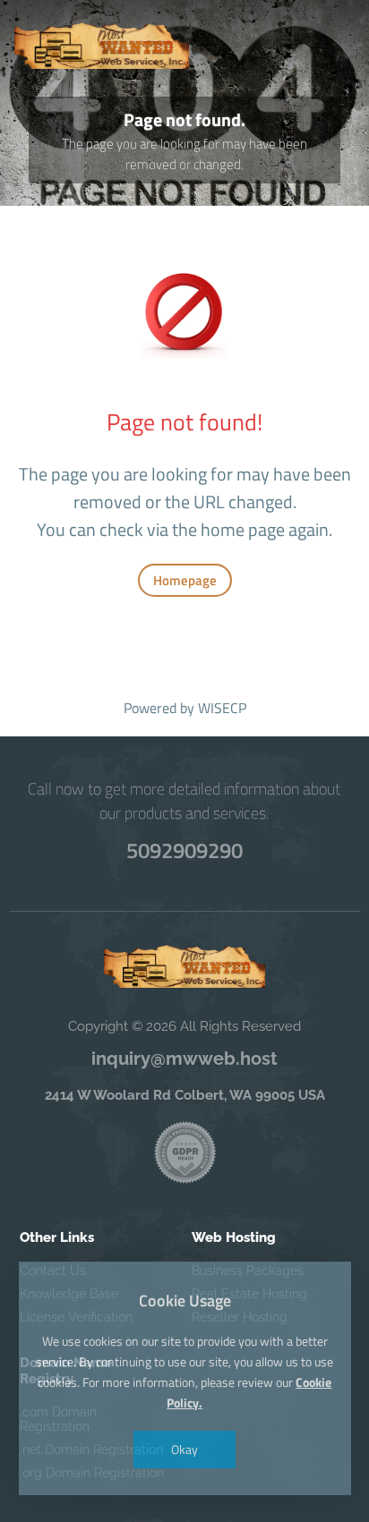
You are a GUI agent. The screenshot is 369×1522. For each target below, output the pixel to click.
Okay (184, 1449)
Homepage (185, 580)
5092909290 (184, 850)
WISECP (222, 707)
